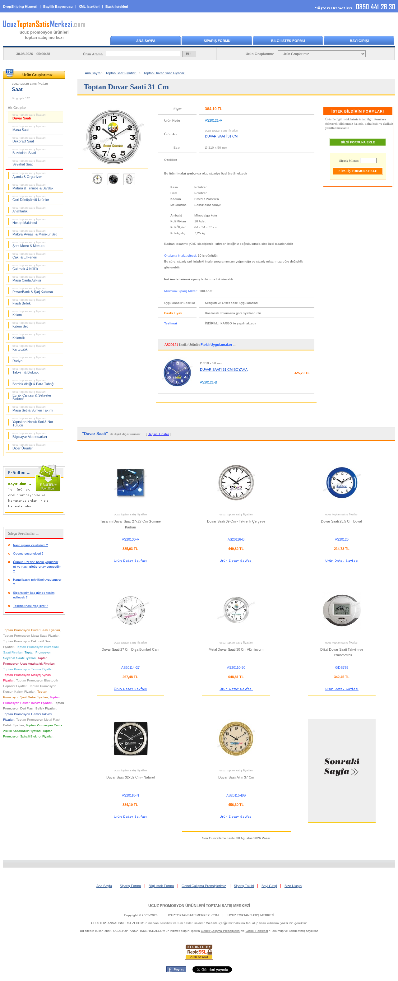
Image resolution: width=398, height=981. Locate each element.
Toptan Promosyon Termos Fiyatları (28, 669)
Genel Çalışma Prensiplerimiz (204, 886)
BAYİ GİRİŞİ (359, 41)
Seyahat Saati (29, 162)
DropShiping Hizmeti (20, 6)
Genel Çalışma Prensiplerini (220, 930)
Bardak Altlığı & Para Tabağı (33, 382)
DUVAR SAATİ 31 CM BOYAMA (224, 369)
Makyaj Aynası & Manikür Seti (34, 232)
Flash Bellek (29, 301)
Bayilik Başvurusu (58, 6)
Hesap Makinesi (29, 221)
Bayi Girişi (269, 886)
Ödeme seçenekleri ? (28, 553)
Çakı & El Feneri (29, 255)
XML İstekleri (89, 6)
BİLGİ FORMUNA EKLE (358, 142)
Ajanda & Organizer (29, 175)
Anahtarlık (29, 209)
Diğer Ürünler (29, 446)
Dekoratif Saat (29, 139)
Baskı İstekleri (116, 6)
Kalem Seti (29, 324)
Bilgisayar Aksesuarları (29, 435)
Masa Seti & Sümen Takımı (32, 408)
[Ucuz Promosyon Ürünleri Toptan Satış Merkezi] (44, 28)
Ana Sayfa (92, 73)
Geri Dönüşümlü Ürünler (30, 198)
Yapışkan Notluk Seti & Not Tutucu (32, 422)
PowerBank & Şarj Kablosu (32, 290)
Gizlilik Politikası (257, 930)
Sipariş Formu (130, 886)
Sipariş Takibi (244, 886)
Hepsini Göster (158, 434)
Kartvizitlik (29, 347)
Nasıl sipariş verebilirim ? (30, 545)
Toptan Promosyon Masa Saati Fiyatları (31, 635)
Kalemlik (29, 336)
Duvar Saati (29, 116)
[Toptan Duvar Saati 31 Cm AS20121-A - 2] (113, 184)
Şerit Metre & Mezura (29, 244)
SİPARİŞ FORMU (217, 41)
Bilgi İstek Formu (161, 886)
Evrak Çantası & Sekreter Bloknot (31, 395)
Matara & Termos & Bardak (32, 186)
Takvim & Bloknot (29, 370)
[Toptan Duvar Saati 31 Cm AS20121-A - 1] (97, 184)
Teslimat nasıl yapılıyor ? (30, 605)
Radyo (29, 359)
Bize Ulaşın (293, 886)
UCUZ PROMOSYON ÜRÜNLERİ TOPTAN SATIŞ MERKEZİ (199, 906)
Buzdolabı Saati (29, 151)
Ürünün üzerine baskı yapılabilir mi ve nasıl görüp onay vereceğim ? (37, 566)
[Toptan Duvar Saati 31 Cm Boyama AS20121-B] (177, 390)
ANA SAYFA (145, 41)
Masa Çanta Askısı (29, 278)
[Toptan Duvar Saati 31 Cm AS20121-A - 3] (129, 184)
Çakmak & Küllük (29, 267)
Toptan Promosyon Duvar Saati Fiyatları (31, 630)
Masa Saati (29, 128)
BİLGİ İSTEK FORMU (288, 41)
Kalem (29, 313)
